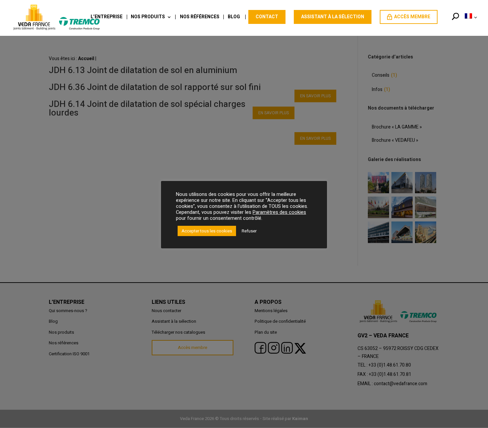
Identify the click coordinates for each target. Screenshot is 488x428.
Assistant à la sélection (332, 16)
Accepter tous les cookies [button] (207, 231)
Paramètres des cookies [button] (279, 212)
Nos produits (148, 17)
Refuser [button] (249, 231)
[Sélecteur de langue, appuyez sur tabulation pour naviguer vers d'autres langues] (469, 24)
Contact (267, 16)
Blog (234, 17)
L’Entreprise (106, 17)
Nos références (199, 17)
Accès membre (412, 16)
